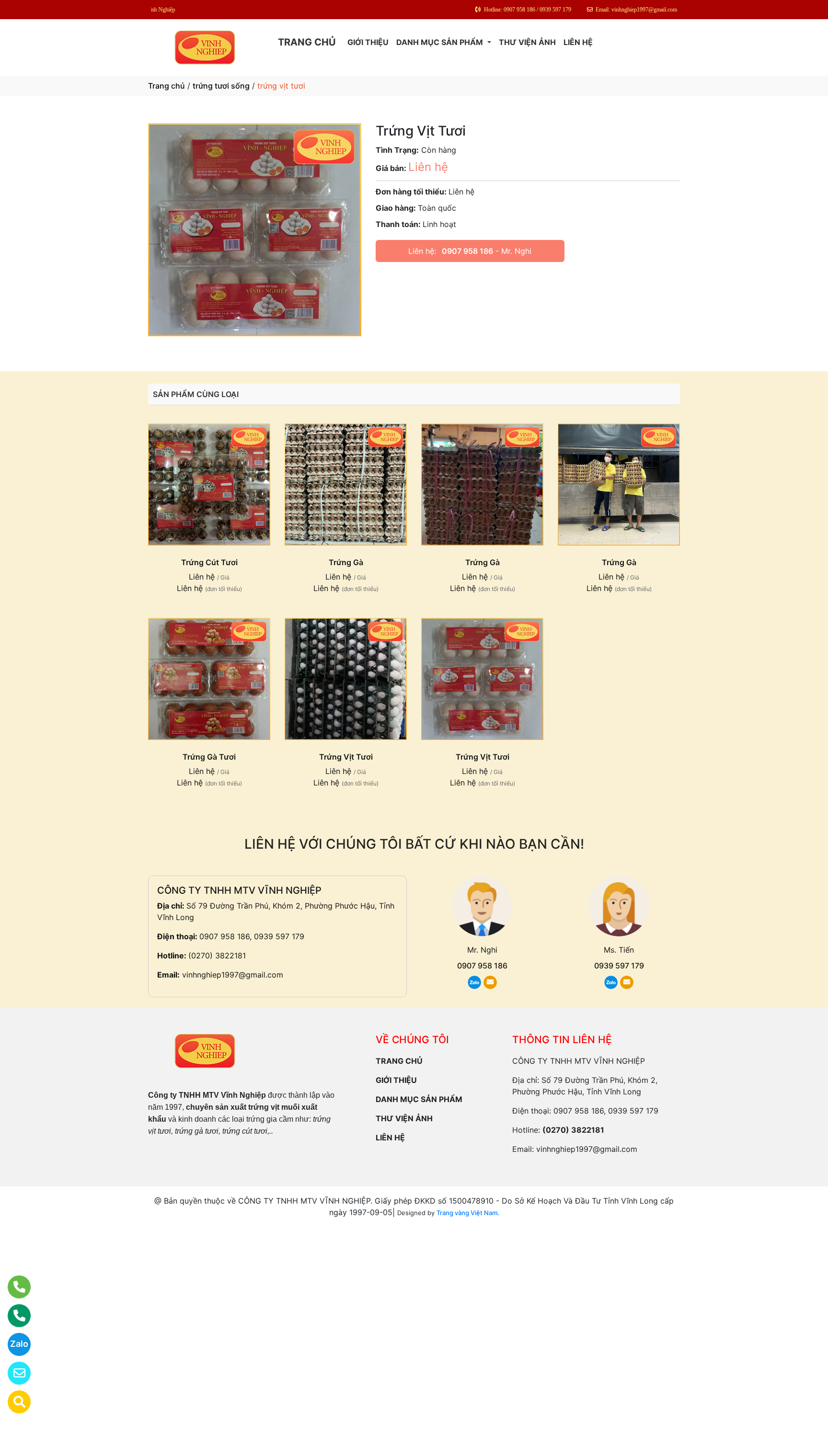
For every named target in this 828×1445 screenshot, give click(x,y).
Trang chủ (166, 86)
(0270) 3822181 (217, 955)
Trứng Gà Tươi (209, 757)
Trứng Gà (346, 562)
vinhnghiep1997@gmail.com (232, 974)
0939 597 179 (619, 965)
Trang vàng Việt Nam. (468, 1213)
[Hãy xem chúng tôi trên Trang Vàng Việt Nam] (13, 1402)
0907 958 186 (467, 251)
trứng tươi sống (221, 86)
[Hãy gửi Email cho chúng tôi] (13, 1373)
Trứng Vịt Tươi (346, 757)
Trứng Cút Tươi (209, 562)
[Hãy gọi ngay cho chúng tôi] (13, 1316)
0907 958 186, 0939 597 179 (251, 936)
